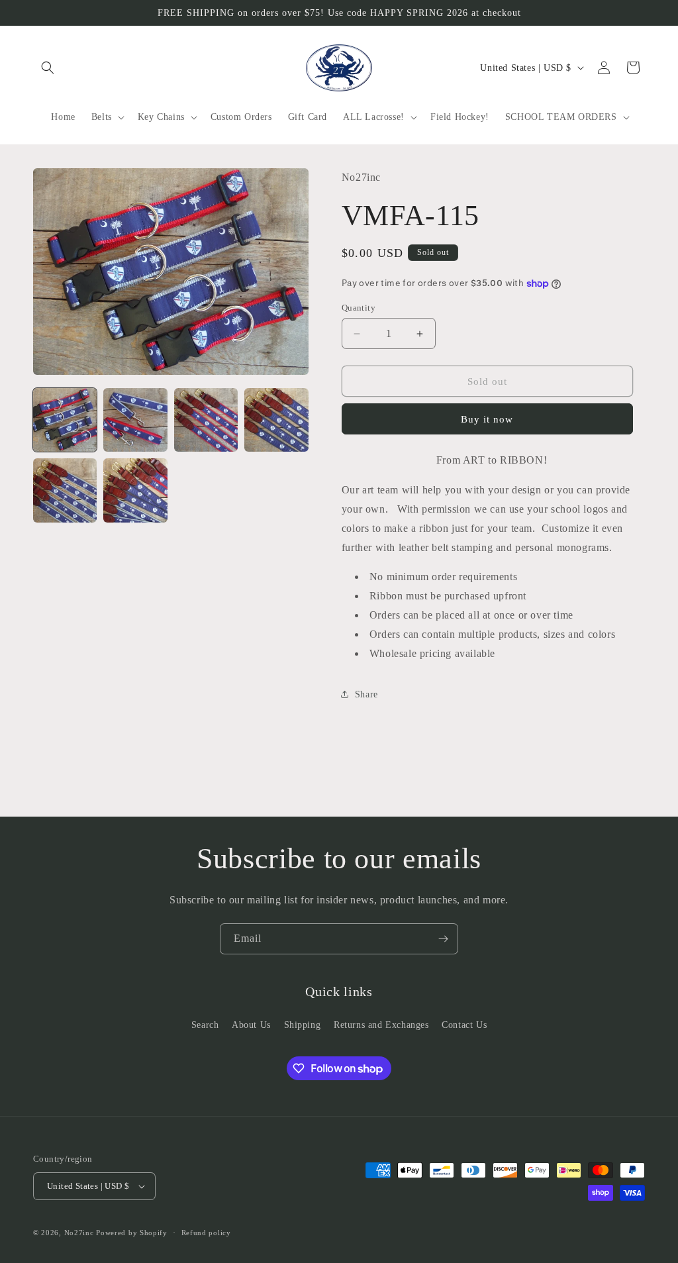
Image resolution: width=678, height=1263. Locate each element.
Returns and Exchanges (381, 1025)
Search (205, 1025)
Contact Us (464, 1025)
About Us (251, 1025)
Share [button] (366, 694)
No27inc (79, 1233)
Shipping (302, 1025)
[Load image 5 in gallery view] (65, 490)
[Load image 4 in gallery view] (276, 420)
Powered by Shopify (132, 1233)
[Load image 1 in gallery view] (65, 420)
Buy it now (487, 419)
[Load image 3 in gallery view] (206, 420)
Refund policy (206, 1233)
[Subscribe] (443, 938)
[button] (47, 67)
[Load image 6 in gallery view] (135, 490)
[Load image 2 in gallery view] (135, 420)
